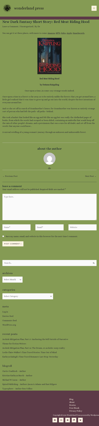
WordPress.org (9, 325)
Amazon (51, 33)
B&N (58, 33)
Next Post (90, 176)
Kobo (63, 33)
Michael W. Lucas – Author (14, 380)
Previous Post (10, 176)
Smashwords (79, 33)
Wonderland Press (29, 8)
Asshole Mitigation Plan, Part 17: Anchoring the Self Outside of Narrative (35, 339)
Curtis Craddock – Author (14, 371)
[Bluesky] (80, 420)
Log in (5, 312)
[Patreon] (74, 420)
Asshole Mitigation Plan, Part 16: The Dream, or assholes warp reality (33, 348)
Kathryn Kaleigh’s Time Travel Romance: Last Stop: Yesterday (30, 357)
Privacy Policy (75, 411)
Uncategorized (26, 26)
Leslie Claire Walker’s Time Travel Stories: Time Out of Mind (29, 352)
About (72, 402)
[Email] (61, 420)
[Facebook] (55, 420)
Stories (72, 405)
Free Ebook (74, 408)
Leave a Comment (10, 26)
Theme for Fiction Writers (14, 343)
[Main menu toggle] (94, 8)
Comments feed (9, 320)
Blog (71, 399)
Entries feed (7, 316)
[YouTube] (67, 420)
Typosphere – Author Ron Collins (17, 388)
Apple (69, 33)
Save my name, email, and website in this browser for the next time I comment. (42, 236)
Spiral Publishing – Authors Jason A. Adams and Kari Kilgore (29, 384)
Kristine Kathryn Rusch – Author (17, 375)
